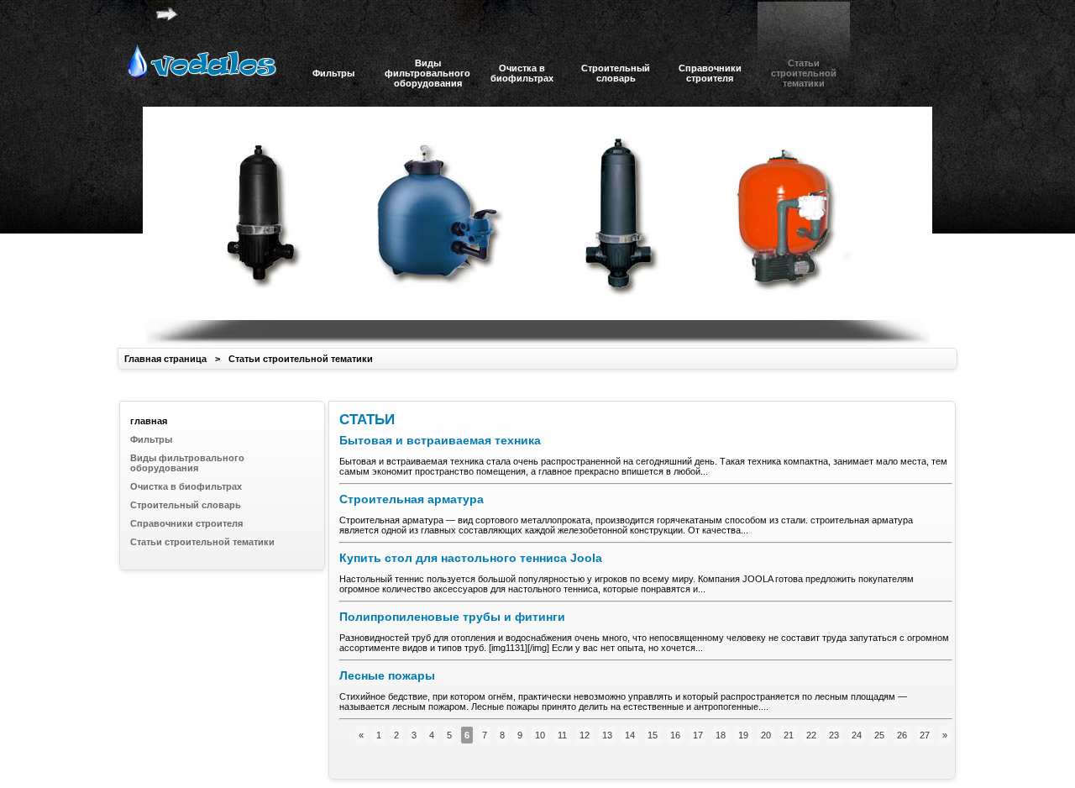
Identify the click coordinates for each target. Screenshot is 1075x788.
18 (721, 735)
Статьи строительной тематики (300, 359)
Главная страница (165, 359)
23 (834, 735)
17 (698, 735)
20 (766, 735)
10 (540, 735)
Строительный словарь (185, 505)
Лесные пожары (387, 675)
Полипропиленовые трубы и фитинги (452, 616)
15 (653, 735)
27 (925, 735)
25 (879, 735)
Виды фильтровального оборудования (187, 463)
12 (584, 735)
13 (607, 735)
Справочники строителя (186, 523)
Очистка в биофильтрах (186, 486)
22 (811, 735)
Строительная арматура (411, 499)
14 (630, 735)
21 (789, 735)
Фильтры (151, 439)
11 (562, 735)
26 (902, 735)
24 (857, 735)
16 (675, 735)
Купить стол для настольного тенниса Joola (470, 558)
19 (743, 735)
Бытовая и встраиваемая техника (440, 440)
